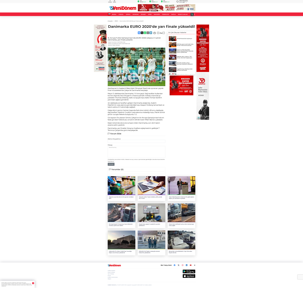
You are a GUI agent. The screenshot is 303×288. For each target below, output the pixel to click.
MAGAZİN (157, 14)
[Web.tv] (194, 265)
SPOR (150, 14)
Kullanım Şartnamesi (113, 277)
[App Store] (185, 276)
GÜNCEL (121, 14)
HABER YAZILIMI (112, 285)
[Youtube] (190, 265)
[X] (178, 265)
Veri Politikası (111, 273)
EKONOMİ (136, 14)
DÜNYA (128, 14)
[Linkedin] (186, 265)
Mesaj (110, 145)
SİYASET (143, 14)
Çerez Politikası (111, 272)
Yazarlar (114, 2)
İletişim (109, 278)
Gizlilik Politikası (111, 270)
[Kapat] (33, 283)
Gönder (111, 164)
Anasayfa (110, 2)
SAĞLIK (173, 14)
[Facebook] (174, 265)
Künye (109, 275)
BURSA (114, 14)
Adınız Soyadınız (114, 139)
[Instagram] (182, 265)
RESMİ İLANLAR (183, 14)
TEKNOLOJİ (165, 14)
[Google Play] (185, 271)
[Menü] (194, 14)
